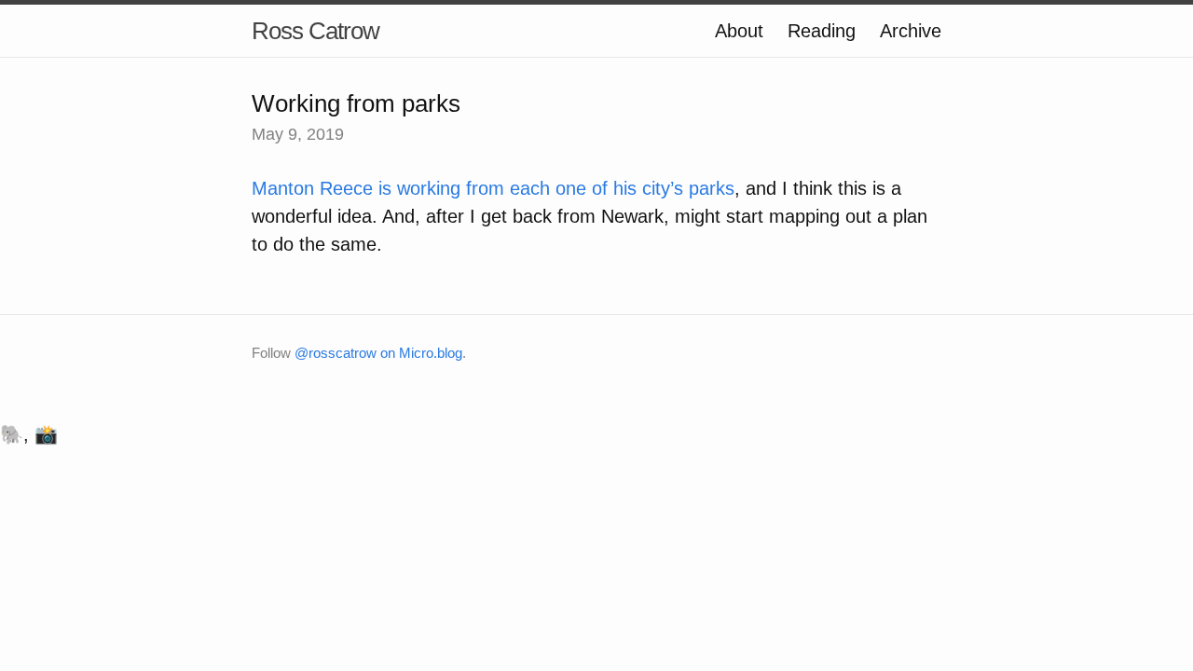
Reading (822, 31)
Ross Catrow (315, 31)
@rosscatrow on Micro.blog (378, 353)
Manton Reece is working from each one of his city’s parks (493, 188)
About (739, 31)
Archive (910, 31)
